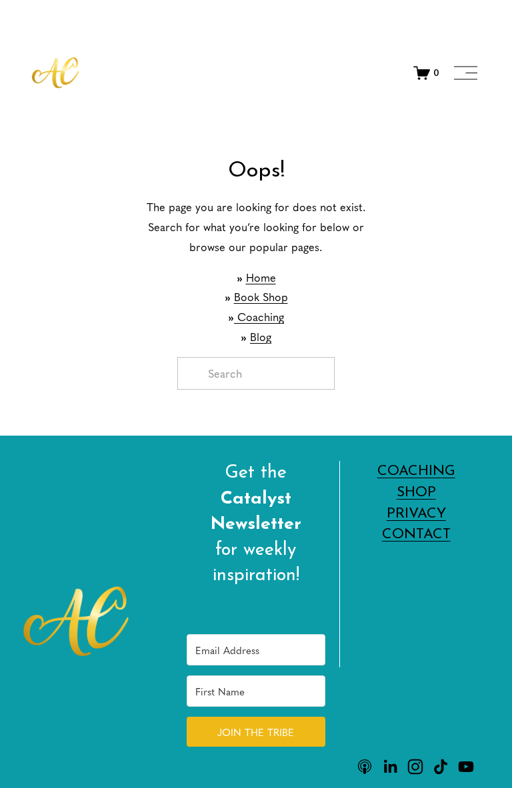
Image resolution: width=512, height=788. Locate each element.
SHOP (416, 493)
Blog (260, 336)
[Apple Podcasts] (365, 767)
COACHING (416, 471)
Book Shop (261, 296)
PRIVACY (416, 514)
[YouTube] (466, 767)
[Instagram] (415, 767)
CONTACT (416, 535)
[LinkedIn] (390, 767)
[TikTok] (441, 767)
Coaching (259, 316)
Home (261, 277)
